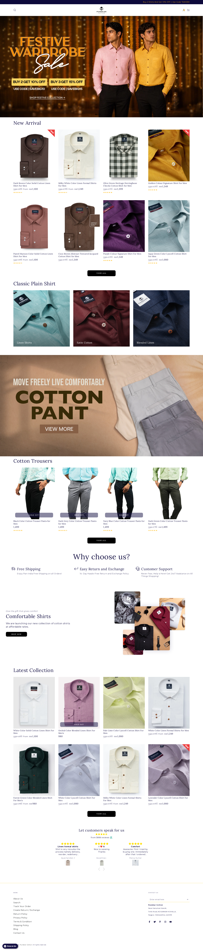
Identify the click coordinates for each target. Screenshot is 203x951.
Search (16, 903)
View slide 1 (98, 113)
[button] (15, 10)
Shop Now (16, 634)
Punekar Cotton (26, 945)
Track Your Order (22, 906)
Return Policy (20, 914)
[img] (101, 834)
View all (101, 273)
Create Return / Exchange (26, 910)
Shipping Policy (21, 925)
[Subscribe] (188, 899)
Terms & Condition (22, 922)
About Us (18, 899)
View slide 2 (105, 113)
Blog (15, 929)
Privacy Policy (20, 918)
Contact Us (18, 933)
